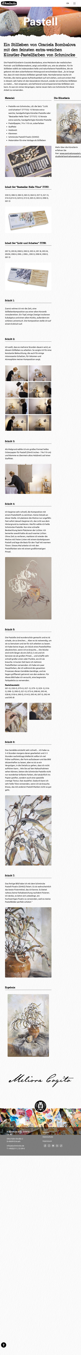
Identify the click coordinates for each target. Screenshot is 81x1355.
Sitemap (46, 1132)
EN (68, 3)
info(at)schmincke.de (15, 1146)
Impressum (47, 1141)
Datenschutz (48, 1137)
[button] (74, 3)
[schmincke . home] (9, 3)
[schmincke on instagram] (48, 1145)
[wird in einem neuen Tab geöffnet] (44, 1145)
